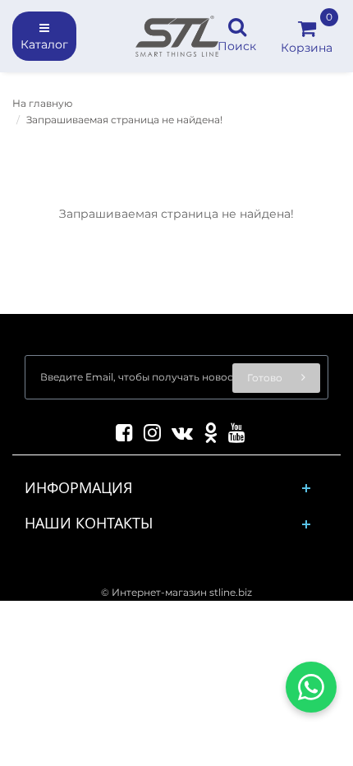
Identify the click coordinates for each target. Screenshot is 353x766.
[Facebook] (120, 429)
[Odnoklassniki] (206, 429)
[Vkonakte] (178, 429)
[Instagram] (148, 429)
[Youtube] (232, 429)
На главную (42, 103)
